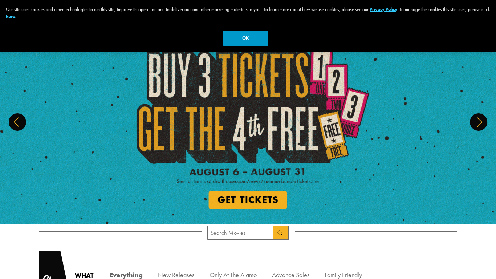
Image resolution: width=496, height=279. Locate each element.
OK (245, 38)
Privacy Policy (383, 9)
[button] (17, 122)
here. (11, 16)
